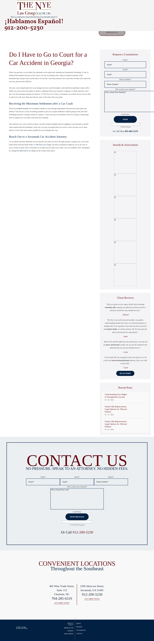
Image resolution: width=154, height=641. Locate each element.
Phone (111, 477)
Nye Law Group (22, 628)
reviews (79, 627)
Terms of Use (68, 628)
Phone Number (125, 79)
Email (125, 70)
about (78, 623)
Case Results (44, 17)
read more (125, 373)
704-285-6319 (62, 598)
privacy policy (70, 624)
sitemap (70, 631)
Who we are (15, 17)
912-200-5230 (21, 151)
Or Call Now (125, 131)
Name (125, 60)
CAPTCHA (125, 114)
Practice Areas (24, 17)
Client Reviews (34, 17)
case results (81, 630)
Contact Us (53, 17)
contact (79, 633)
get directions (61, 603)
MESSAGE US (112, 32)
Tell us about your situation (125, 89)
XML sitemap (68, 634)
